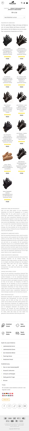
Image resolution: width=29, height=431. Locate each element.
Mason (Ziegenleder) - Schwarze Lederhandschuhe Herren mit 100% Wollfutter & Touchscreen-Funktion (7, 194)
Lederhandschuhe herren (9, 346)
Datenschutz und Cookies (11, 425)
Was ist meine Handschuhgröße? (11, 367)
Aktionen (5, 380)
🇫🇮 (6, 395)
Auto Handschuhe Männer (9, 353)
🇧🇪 (5, 393)
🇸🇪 (8, 395)
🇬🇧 (10, 395)
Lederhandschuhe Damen (9, 349)
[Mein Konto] (24, 3)
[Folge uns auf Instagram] (9, 406)
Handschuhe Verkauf (8, 359)
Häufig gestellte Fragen (9, 377)
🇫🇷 (8, 393)
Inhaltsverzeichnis (14, 426)
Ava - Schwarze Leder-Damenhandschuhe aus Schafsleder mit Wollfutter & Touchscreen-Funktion (21, 79)
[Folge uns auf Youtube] (24, 406)
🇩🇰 (3, 395)
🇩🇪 (6, 393)
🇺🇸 (12, 395)
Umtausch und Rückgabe (9, 374)
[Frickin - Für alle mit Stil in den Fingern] (12, 3)
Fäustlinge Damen (7, 356)
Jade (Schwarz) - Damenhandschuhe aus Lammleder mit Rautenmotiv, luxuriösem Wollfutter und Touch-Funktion (21, 165)
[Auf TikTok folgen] (14, 406)
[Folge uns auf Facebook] (4, 406)
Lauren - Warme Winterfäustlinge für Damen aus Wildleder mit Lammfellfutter (7, 167)
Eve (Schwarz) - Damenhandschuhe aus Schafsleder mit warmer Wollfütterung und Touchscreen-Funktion (7, 79)
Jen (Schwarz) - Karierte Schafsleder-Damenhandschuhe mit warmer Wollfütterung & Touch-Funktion (22, 136)
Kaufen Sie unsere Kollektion (8, 343)
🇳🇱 (3, 393)
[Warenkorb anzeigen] (27, 3)
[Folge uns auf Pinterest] (19, 406)
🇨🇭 (12, 393)
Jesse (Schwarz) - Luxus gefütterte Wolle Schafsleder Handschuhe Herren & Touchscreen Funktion (21, 108)
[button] (2, 3)
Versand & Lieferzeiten (8, 370)
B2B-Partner (21, 425)
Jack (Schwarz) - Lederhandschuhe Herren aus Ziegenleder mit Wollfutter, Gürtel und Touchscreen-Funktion (7, 51)
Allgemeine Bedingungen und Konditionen (14, 424)
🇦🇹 (10, 393)
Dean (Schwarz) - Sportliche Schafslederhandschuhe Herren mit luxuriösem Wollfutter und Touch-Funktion (7, 108)
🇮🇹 (5, 395)
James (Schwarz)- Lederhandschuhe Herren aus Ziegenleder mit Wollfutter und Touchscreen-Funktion (22, 51)
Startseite (6, 8)
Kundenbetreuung (5, 364)
